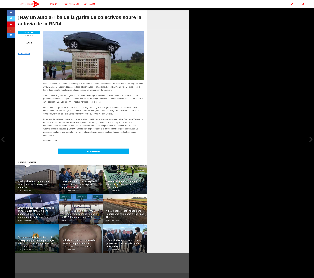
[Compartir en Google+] (11, 30)
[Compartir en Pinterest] (11, 24)
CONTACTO (89, 4)
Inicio (53, 4)
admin (29, 43)
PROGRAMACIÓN (70, 4)
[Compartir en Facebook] (11, 13)
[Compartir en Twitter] (11, 18)
